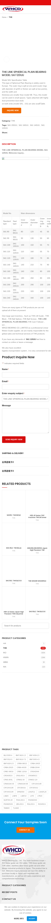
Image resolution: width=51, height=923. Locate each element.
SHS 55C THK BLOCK (14, 581)
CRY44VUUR (8, 792)
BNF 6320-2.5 (9, 763)
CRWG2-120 (32, 780)
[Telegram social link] (21, 132)
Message (6, 405)
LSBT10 (23, 796)
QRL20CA (20, 804)
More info (19, 919)
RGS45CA (42, 804)
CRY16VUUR (36, 784)
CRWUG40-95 (23, 784)
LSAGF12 (31, 792)
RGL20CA (31, 804)
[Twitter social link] (22, 2)
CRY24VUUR (8, 788)
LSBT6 (14, 796)
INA (4, 667)
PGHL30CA (20, 800)
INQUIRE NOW (13, 110)
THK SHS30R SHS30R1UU (37, 581)
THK (10, 17)
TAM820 (7, 808)
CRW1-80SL (8, 780)
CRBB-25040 (35, 767)
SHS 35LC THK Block (13, 548)
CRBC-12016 (22, 772)
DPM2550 (20, 792)
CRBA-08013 (22, 763)
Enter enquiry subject (13, 393)
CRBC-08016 (8, 772)
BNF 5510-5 (8, 759)
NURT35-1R (8, 800)
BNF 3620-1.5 (21, 755)
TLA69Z (16, 808)
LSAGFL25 (42, 792)
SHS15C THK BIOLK (14, 515)
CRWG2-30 (20, 780)
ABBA (5, 662)
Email (5, 381)
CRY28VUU (21, 788)
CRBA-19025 (35, 763)
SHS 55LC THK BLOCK (37, 611)
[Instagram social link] (25, 2)
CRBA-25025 (8, 767)
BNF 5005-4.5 (34, 759)
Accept (32, 919)
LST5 (32, 796)
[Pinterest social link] (31, 2)
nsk (4, 643)
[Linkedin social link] (18, 132)
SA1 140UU (35, 125)
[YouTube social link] (28, 2)
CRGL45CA (20, 776)
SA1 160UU (23, 125)
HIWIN (5, 657)
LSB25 (6, 796)
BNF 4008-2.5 (34, 755)
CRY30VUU (33, 788)
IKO (4, 653)
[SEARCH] (45, 626)
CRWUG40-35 (9, 784)
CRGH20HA (34, 772)
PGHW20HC (32, 800)
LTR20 (40, 796)
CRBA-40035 (21, 767)
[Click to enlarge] (6, 59)
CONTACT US (24, 830)
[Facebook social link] (19, 2)
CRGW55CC (32, 776)
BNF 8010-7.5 (21, 759)
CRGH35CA (8, 776)
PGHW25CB (8, 804)
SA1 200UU (12, 125)
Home (4, 17)
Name (5, 369)
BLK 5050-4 (8, 755)
